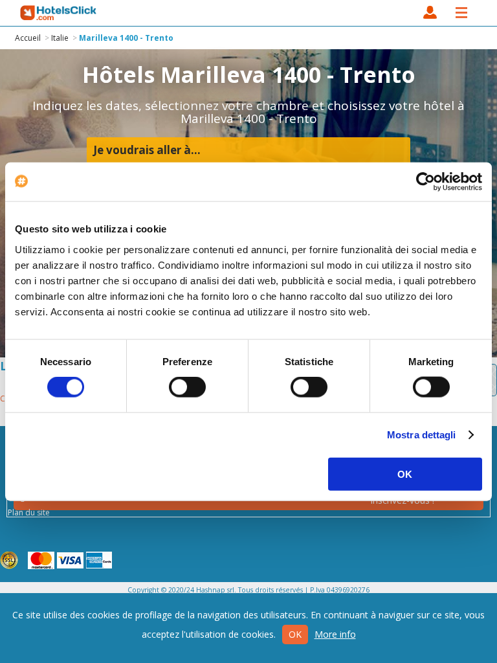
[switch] (187, 387)
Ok (295, 634)
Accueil (28, 37)
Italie (60, 37)
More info (335, 634)
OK (404, 473)
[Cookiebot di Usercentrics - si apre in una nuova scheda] (425, 182)
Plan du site (29, 512)
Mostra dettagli (421, 434)
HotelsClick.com (59, 13)
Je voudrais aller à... (147, 150)
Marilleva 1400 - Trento (126, 37)
